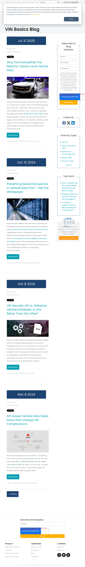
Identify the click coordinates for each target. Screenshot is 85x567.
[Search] (58, 2)
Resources (35, 550)
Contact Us (35, 556)
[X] (69, 123)
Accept (71, 19)
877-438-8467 (72, 2)
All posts (13, 494)
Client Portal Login (11, 556)
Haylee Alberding (13, 51)
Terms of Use (61, 565)
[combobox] (49, 2)
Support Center (36, 547)
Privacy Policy (35, 14)
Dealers (67, 157)
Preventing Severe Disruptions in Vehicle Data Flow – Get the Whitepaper (27, 188)
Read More (13, 135)
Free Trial (8, 550)
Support (16, 483)
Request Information (12, 547)
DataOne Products (11, 553)
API (38, 141)
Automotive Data (20, 141)
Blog (32, 553)
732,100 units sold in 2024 (33, 114)
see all (68, 165)
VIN (29, 373)
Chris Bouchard (13, 295)
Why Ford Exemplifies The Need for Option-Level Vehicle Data (27, 66)
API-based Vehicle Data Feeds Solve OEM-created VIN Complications (27, 420)
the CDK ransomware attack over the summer (29, 229)
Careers (60, 550)
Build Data (32, 141)
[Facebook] (64, 123)
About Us (60, 547)
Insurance (67, 161)
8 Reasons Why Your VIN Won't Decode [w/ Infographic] (70, 196)
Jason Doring (12, 173)
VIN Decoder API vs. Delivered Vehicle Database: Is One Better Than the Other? (27, 309)
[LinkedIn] (73, 123)
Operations (32, 263)
